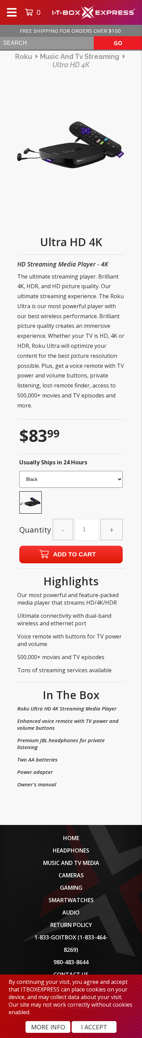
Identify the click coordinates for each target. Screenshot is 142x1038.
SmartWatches (71, 900)
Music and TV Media (71, 863)
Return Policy (71, 925)
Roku (23, 56)
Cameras (71, 875)
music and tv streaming (79, 56)
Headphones (71, 850)
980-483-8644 (71, 962)
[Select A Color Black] (71, 494)
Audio (71, 912)
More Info (48, 1027)
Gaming (71, 887)
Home (71, 838)
